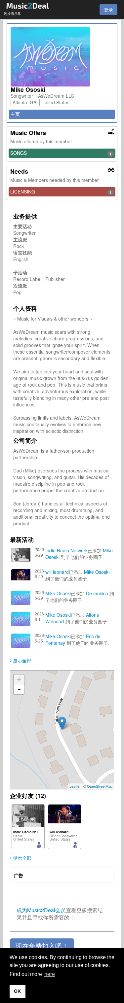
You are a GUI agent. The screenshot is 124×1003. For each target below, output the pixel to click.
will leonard (57, 572)
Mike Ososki (96, 572)
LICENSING (61, 191)
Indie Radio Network (66, 550)
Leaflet (74, 786)
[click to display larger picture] (62, 56)
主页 (15, 114)
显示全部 (21, 660)
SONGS (61, 153)
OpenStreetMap (99, 786)
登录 (108, 9)
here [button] (49, 974)
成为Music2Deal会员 (41, 910)
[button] (42, 945)
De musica (97, 593)
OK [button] (17, 991)
